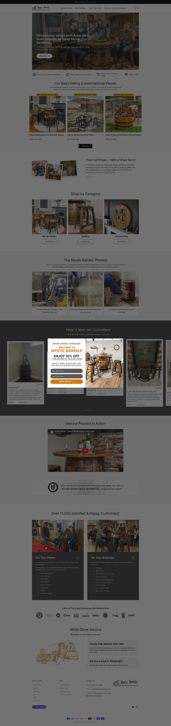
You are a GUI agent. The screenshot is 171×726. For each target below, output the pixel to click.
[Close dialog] (121, 340)
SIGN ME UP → (66, 381)
